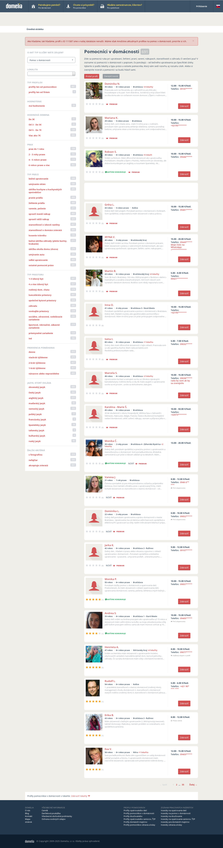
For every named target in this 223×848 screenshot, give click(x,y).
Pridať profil (92, 76)
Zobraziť (184, 106)
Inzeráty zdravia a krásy (171, 824)
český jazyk (35, 392)
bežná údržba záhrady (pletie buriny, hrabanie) (48, 242)
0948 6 (180, 483)
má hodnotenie (37, 105)
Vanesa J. (110, 477)
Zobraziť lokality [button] (79, 796)
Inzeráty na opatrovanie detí (173, 810)
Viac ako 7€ (35, 135)
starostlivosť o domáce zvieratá (45, 230)
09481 (186, 209)
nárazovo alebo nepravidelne (44, 373)
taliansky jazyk (36, 430)
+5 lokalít (147, 154)
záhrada (33, 305)
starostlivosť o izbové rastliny (44, 224)
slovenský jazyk (37, 387)
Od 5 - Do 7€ (35, 130)
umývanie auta (36, 254)
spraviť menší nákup (39, 214)
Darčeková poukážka (51, 813)
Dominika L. (112, 511)
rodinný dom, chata (39, 289)
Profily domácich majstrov (135, 822)
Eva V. (108, 749)
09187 (186, 88)
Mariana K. (111, 118)
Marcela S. (111, 373)
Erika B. (109, 715)
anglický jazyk (36, 398)
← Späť (163, 784)
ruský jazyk (35, 441)
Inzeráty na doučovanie (171, 816)
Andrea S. (111, 613)
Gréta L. (109, 204)
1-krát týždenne (37, 368)
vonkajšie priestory (39, 311)
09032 (186, 344)
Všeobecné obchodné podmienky (57, 816)
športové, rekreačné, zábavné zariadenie (44, 326)
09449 (181, 246)
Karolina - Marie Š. (116, 407)
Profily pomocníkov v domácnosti (139, 813)
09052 (186, 516)
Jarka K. (109, 545)
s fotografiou (35, 454)
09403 (186, 754)
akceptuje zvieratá (38, 465)
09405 (186, 618)
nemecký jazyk (36, 408)
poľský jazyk (35, 414)
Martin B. (110, 271)
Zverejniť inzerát (111, 76)
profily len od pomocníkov (43, 86)
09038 (181, 381)
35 (183, 784)
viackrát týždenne (38, 357)
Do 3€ (32, 119)
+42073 (179, 414)
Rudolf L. (110, 681)
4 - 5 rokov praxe (37, 159)
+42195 (179, 125)
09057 (186, 584)
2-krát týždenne (37, 362)
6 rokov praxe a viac (39, 165)
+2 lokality (148, 376)
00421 (179, 278)
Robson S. (111, 151)
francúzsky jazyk (37, 419)
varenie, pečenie (37, 208)
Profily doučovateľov (133, 816)
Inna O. (109, 305)
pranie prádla (36, 197)
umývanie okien (37, 184)
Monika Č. (111, 441)
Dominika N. (112, 83)
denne (32, 352)
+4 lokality (148, 86)
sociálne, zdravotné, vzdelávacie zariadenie (45, 318)
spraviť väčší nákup (39, 219)
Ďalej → (193, 784)
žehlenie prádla (37, 203)
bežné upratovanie (38, 178)
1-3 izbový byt (36, 278)
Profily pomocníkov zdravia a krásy (139, 824)
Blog (27, 813)
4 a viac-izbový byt (38, 284)
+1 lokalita (148, 342)
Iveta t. (109, 339)
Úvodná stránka (35, 29)
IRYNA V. (110, 237)
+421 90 (180, 687)
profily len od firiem (39, 92)
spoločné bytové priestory (42, 300)
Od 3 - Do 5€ (35, 124)
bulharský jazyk (37, 435)
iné (30, 338)
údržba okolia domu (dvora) (43, 249)
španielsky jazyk (37, 425)
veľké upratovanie (38, 260)
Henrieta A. (112, 647)
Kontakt (28, 816)
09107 (186, 550)
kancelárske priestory (40, 295)
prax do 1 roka (36, 149)
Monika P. (111, 579)
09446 (186, 156)
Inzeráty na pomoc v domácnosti (176, 813)
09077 (186, 652)
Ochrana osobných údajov (54, 819)
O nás (27, 810)
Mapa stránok (28, 820)
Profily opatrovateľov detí (135, 810)
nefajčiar (33, 460)
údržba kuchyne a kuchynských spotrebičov (45, 191)
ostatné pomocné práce (41, 265)
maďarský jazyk (37, 403)
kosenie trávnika (37, 235)
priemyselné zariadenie (41, 333)
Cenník (45, 810)
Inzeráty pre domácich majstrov (175, 822)
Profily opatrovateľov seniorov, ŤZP (139, 819)
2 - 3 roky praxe (37, 154)
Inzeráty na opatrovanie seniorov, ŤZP (178, 819)
